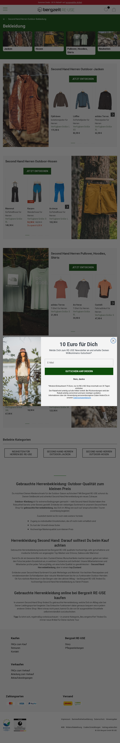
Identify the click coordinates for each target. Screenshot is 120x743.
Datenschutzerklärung (82, 398)
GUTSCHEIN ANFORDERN (79, 371)
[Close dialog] (113, 340)
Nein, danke (79, 379)
